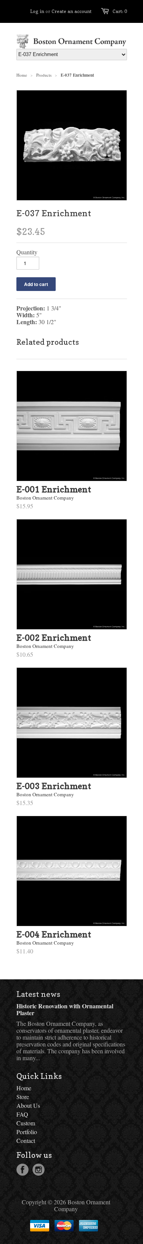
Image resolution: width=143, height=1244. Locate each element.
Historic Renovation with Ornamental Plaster (64, 1009)
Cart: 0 (119, 11)
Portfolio (26, 1132)
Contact (25, 1140)
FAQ (22, 1114)
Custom (25, 1123)
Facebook (22, 1170)
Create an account (71, 11)
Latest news (38, 994)
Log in (37, 11)
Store (22, 1097)
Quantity (26, 252)
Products (43, 75)
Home (23, 1088)
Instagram (38, 1170)
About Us (28, 1105)
